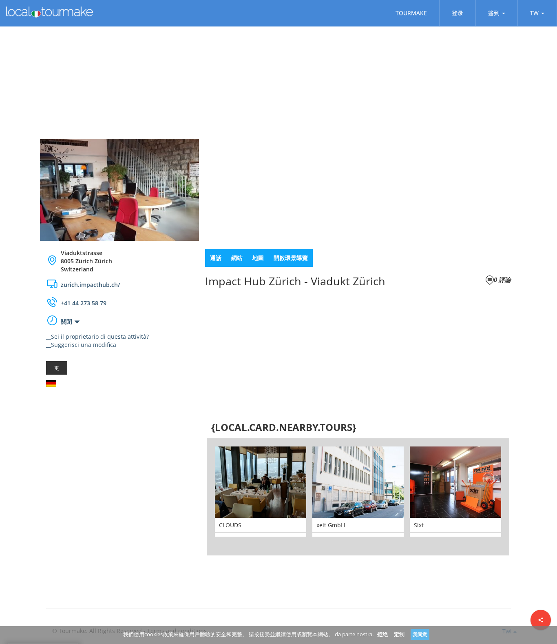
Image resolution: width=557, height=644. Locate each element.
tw (534, 13)
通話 (215, 258)
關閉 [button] (66, 321)
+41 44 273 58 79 (83, 303)
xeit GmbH (330, 525)
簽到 (494, 13)
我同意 (420, 634)
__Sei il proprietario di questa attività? (97, 336)
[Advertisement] (119, 458)
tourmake (411, 13)
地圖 (258, 258)
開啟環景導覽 (291, 258)
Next (521, 497)
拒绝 (382, 634)
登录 (457, 13)
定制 (399, 634)
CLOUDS (230, 525)
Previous (194, 497)
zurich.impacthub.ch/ (90, 285)
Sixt (419, 525)
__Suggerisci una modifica (81, 345)
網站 (237, 258)
